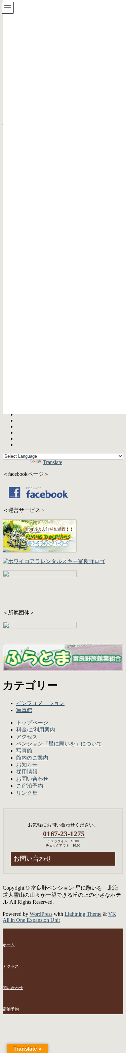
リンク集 (27, 793)
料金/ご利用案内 (35, 729)
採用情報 (27, 772)
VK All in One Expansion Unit (59, 917)
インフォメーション (40, 703)
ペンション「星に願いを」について (59, 744)
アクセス (27, 736)
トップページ (32, 722)
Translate (52, 462)
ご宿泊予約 (29, 786)
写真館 (24, 710)
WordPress (41, 914)
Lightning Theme (83, 914)
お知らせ (27, 765)
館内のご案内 (32, 758)
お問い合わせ (32, 779)
